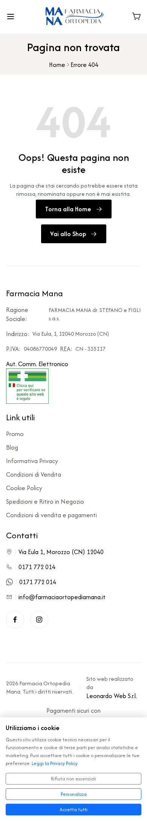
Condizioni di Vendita (33, 474)
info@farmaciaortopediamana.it (62, 596)
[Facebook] (15, 619)
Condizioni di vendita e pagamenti (51, 515)
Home (57, 64)
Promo (15, 433)
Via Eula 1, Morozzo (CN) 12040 (61, 551)
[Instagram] (39, 619)
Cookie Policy (24, 487)
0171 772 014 (36, 566)
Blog (12, 447)
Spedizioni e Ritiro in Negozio (45, 501)
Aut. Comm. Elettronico (37, 363)
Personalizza (74, 794)
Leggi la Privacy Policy (55, 763)
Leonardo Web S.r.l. (111, 695)
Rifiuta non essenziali (73, 778)
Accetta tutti (73, 809)
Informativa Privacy (32, 460)
